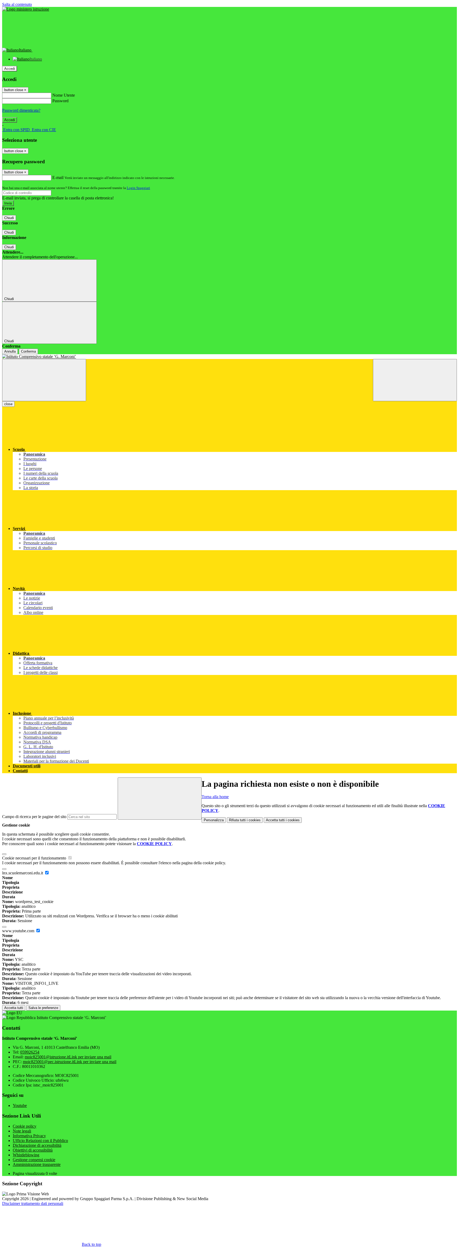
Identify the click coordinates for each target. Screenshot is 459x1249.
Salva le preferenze (43, 1008)
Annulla (10, 351)
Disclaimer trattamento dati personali (32, 1203)
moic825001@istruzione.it (68, 1057)
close (8, 404)
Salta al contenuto (17, 4)
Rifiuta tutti (245, 820)
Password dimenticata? (21, 110)
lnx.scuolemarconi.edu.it (23, 873)
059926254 (29, 1052)
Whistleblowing (26, 1155)
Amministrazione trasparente (37, 1164)
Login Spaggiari (138, 188)
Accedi (9, 69)
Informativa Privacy (29, 1135)
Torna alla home (215, 796)
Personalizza (214, 820)
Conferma (28, 351)
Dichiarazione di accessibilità (37, 1145)
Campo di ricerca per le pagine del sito (34, 816)
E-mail (57, 177)
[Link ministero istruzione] (25, 9)
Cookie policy (24, 1126)
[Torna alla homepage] (229, 356)
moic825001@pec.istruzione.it (69, 1061)
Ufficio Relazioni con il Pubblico (40, 1140)
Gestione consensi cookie (34, 1159)
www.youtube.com (18, 931)
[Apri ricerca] (415, 380)
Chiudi (9, 218)
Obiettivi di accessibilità (33, 1150)
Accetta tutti (283, 820)
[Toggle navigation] (44, 380)
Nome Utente (63, 95)
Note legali (22, 1131)
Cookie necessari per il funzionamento (34, 858)
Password (60, 101)
